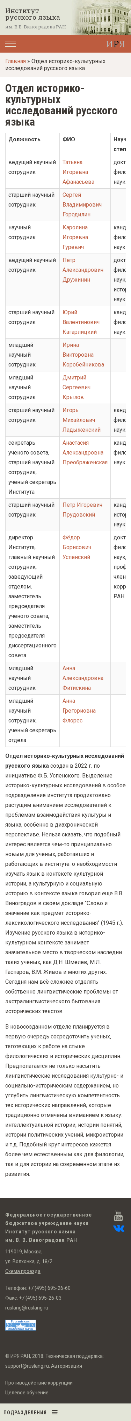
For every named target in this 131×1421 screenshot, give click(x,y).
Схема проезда (23, 1271)
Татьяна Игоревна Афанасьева (78, 172)
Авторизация (66, 1366)
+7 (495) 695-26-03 (40, 1298)
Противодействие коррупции (39, 1383)
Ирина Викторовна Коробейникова (83, 355)
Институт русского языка (32, 13)
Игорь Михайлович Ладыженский (82, 420)
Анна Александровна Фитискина (83, 678)
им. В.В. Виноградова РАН (35, 26)
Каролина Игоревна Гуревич (75, 237)
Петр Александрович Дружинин (83, 270)
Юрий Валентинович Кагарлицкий (81, 322)
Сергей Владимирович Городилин (82, 204)
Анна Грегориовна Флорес (79, 711)
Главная (15, 61)
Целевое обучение (27, 1392)
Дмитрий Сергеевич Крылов (76, 387)
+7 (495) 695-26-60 (49, 1288)
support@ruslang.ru (27, 1366)
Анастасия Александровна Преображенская (85, 452)
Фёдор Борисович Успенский (77, 547)
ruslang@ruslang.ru (26, 1308)
